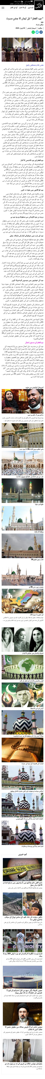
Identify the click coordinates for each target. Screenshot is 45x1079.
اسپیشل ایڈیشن (31, 28)
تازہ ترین (30, 7)
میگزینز (40, 28)
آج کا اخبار (22, 7)
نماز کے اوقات (17, 1)
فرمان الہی (27, 1)
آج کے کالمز (13, 7)
